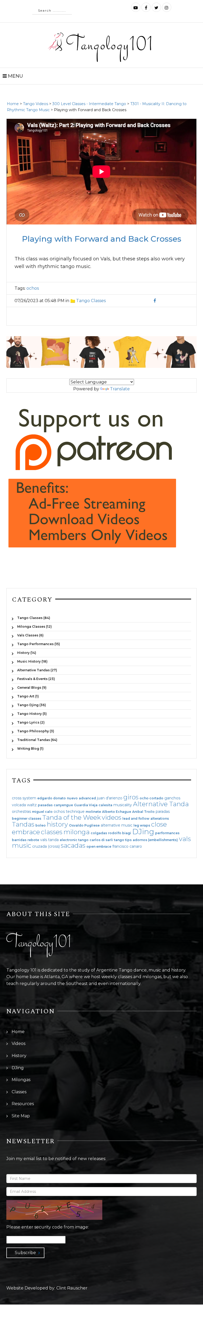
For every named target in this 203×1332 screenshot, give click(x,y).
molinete (93, 811)
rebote (33, 840)
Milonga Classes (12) (34, 627)
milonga (76, 832)
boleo (40, 825)
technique (75, 811)
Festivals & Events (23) (36, 679)
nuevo (72, 798)
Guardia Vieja (86, 805)
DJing (143, 831)
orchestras (21, 811)
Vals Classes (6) (30, 635)
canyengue (63, 805)
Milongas (21, 1079)
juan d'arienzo (109, 798)
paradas (163, 811)
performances (167, 833)
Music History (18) (32, 661)
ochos (32, 288)
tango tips (123, 840)
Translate (120, 388)
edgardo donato (51, 798)
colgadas (99, 833)
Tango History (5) (32, 714)
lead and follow (135, 818)
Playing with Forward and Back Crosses (101, 239)
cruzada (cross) (46, 846)
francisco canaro (127, 846)
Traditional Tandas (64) (37, 740)
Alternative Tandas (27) (37, 670)
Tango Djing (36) (31, 705)
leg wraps (141, 825)
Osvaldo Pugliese (84, 825)
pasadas (45, 805)
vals (185, 839)
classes (51, 832)
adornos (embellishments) (155, 840)
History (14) (26, 653)
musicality (122, 805)
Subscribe (25, 1252)
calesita (105, 805)
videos (111, 817)
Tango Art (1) (28, 696)
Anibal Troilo (143, 811)
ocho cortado (151, 798)
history (57, 824)
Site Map (21, 1115)
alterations (159, 818)
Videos (18, 1043)
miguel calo (42, 811)
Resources (23, 1103)
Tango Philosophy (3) (35, 731)
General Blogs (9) (32, 688)
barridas (19, 840)
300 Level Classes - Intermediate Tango (89, 103)
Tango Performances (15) (38, 644)
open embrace (98, 846)
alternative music (116, 825)
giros (131, 797)
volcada (19, 805)
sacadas (73, 845)
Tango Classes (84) (33, 618)
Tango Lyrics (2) (31, 722)
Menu (15, 76)
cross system (24, 798)
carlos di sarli (101, 840)
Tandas (23, 824)
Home (13, 103)
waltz (32, 805)
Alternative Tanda (161, 804)
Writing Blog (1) (30, 748)
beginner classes (26, 818)
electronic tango (74, 840)
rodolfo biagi (119, 833)
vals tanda (49, 840)
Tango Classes (91, 300)
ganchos (172, 798)
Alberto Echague (116, 811)
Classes (19, 1091)
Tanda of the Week (71, 817)
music (21, 845)
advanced (87, 798)
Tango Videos (35, 103)
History (19, 1055)
